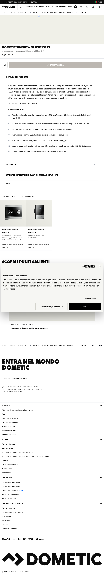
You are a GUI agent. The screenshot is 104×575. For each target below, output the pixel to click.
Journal (5, 460)
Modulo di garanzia (10, 418)
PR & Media (14, 520)
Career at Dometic (17, 528)
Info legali (7, 477)
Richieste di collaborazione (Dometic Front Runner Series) (25, 456)
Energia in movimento (19, 12)
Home (4, 12)
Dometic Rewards (9, 444)
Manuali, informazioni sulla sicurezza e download (32, 175)
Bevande (49, 7)
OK (84, 306)
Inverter (82, 12)
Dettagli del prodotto (17, 77)
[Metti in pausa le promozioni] (3, 2)
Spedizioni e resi (9, 430)
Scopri (5, 439)
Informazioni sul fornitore (12, 512)
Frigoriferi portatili (35, 7)
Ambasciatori (7, 448)
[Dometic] (8, 7)
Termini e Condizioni (10, 494)
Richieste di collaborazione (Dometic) (17, 452)
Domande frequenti (10, 422)
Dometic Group (16, 508)
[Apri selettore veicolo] (87, 7)
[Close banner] (100, 266)
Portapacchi (60, 7)
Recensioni (6, 472)
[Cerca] (81, 7)
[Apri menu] (21, 7)
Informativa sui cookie (11, 486)
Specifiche (11, 164)
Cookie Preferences (10, 490)
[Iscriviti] (99, 378)
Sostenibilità (7, 516)
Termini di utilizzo (9, 498)
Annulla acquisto (9, 434)
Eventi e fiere (7, 468)
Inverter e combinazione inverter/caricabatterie (53, 12)
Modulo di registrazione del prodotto (17, 410)
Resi (3, 414)
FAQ (8, 184)
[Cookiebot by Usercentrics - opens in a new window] (83, 266)
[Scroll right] (75, 6)
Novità (12, 524)
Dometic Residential (18, 464)
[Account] (93, 7)
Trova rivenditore (9, 426)
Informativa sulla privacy (11, 482)
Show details (90, 298)
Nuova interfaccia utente (24, 104)
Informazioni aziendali (12, 503)
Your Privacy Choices (50, 306)
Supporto (6, 405)
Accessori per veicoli (77, 7)
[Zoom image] (52, 29)
